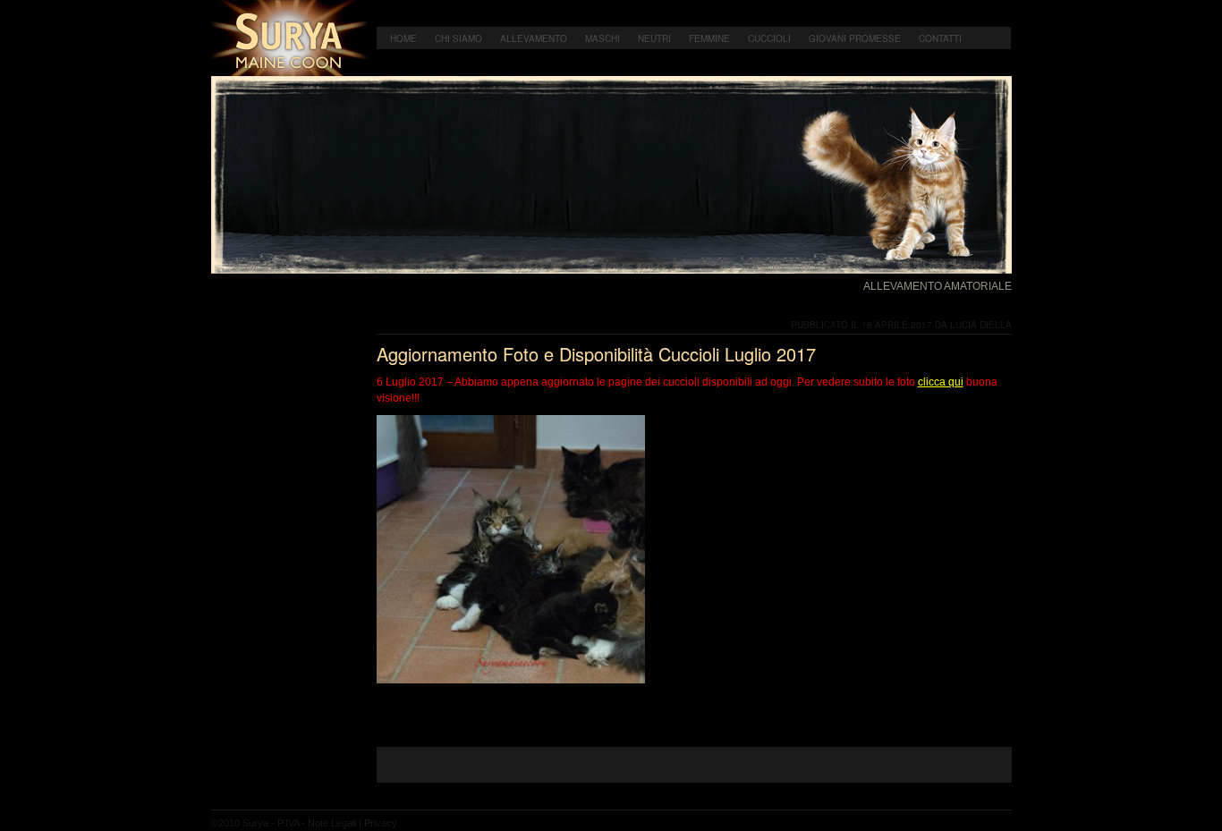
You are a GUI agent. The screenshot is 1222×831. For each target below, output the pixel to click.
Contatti (940, 38)
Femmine (709, 38)
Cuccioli (769, 38)
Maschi (602, 38)
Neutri (654, 38)
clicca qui (940, 382)
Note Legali (332, 823)
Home (403, 38)
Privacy (380, 823)
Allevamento (533, 38)
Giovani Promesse (855, 38)
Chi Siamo (458, 38)
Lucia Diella (981, 324)
